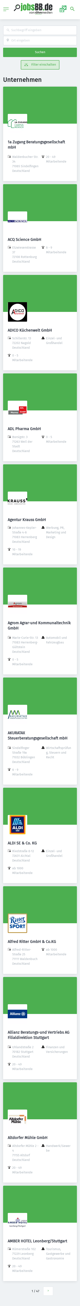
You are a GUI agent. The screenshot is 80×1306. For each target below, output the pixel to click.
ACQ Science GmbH (24, 239)
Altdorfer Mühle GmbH (28, 1137)
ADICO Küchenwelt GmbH (30, 330)
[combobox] (40, 30)
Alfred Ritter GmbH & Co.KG (32, 941)
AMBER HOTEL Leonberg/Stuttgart (37, 1241)
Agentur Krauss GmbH (27, 519)
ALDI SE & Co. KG (22, 843)
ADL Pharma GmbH (24, 428)
